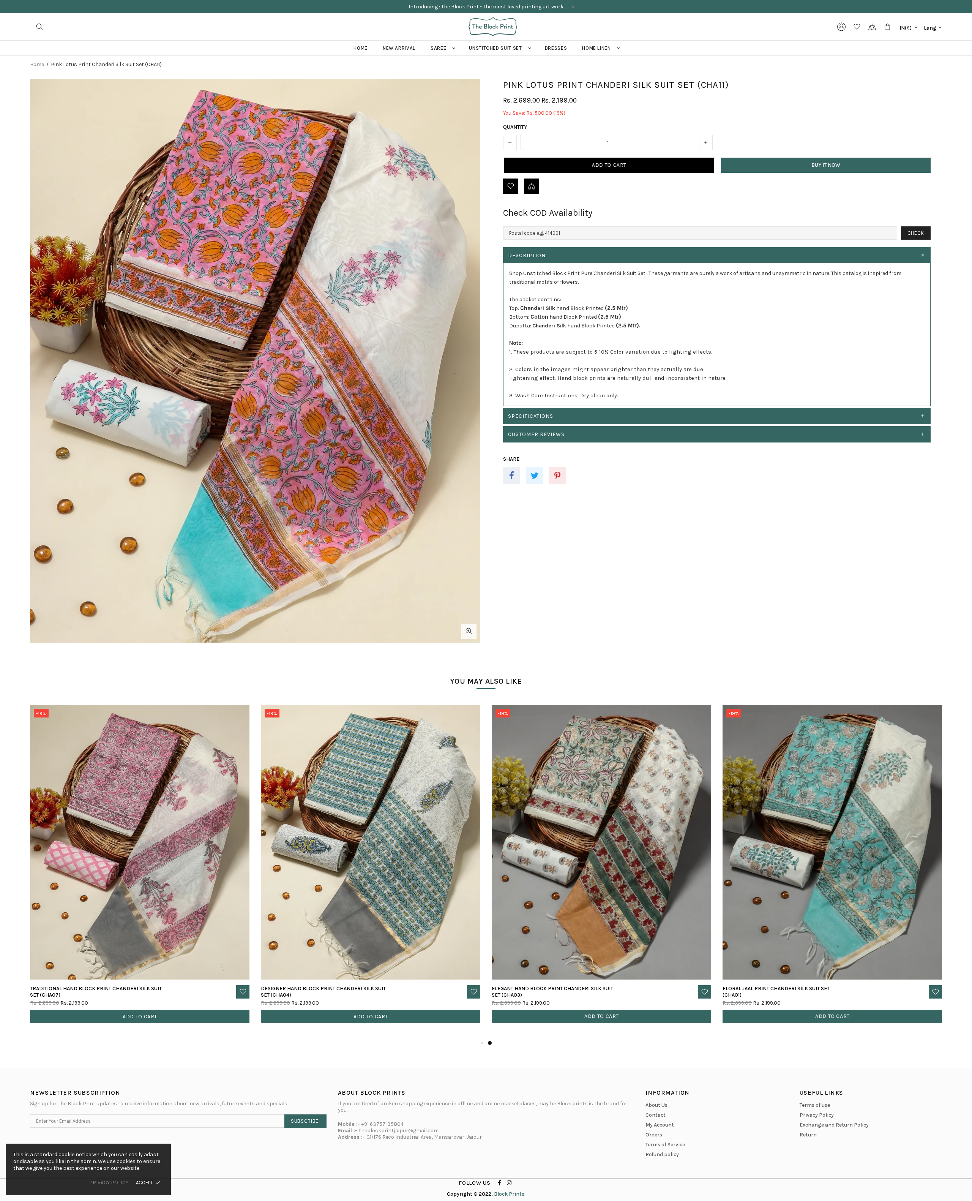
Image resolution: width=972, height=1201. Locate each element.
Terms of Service (665, 1144)
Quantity (515, 127)
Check (915, 233)
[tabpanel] (139, 871)
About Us (656, 1105)
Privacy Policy (817, 1115)
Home (37, 65)
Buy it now (825, 165)
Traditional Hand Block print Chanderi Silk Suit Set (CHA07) (557, 991)
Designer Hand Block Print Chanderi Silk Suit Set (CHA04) (785, 991)
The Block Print (493, 26)
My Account (659, 1125)
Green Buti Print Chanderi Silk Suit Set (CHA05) (82, 991)
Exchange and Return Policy (834, 1125)
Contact (655, 1115)
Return (808, 1134)
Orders (653, 1134)
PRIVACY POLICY (108, 1182)
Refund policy (662, 1154)
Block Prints (509, 1194)
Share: (512, 459)
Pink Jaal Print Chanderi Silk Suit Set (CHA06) (311, 991)
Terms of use (815, 1105)
